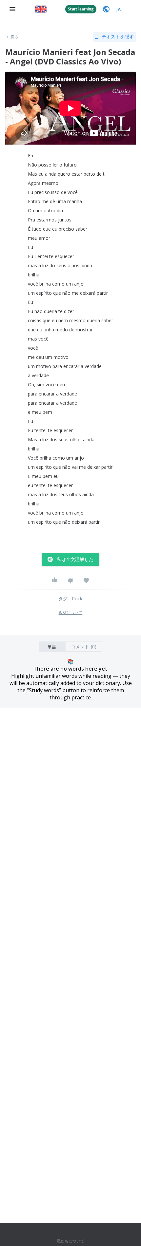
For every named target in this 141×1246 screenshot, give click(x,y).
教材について (71, 612)
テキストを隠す (118, 36)
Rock (77, 598)
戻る (14, 37)
